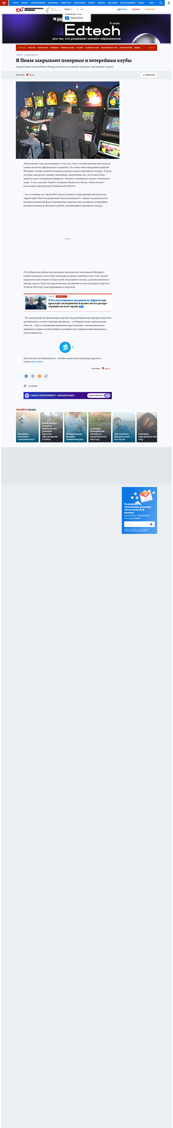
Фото (16, 3)
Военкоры (54, 48)
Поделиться (150, 75)
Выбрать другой (76, 18)
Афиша (137, 48)
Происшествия (126, 48)
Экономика (79, 3)
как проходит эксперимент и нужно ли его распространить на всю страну (78, 303)
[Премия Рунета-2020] (52, 9)
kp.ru (32, 75)
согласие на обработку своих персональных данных (136, 530)
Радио (124, 9)
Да (67, 18)
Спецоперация (38, 3)
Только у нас (42, 48)
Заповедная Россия (109, 48)
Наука (141, 3)
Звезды (101, 3)
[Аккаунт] (169, 3)
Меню (4, 3)
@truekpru (37, 361)
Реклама (136, 9)
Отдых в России (92, 48)
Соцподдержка (127, 3)
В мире (91, 3)
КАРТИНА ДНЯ (32, 386)
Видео (24, 3)
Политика (53, 3)
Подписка (150, 9)
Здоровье (112, 3)
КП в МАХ (79, 48)
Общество (66, 3)
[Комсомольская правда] (29, 9)
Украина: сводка (67, 48)
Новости (31, 48)
